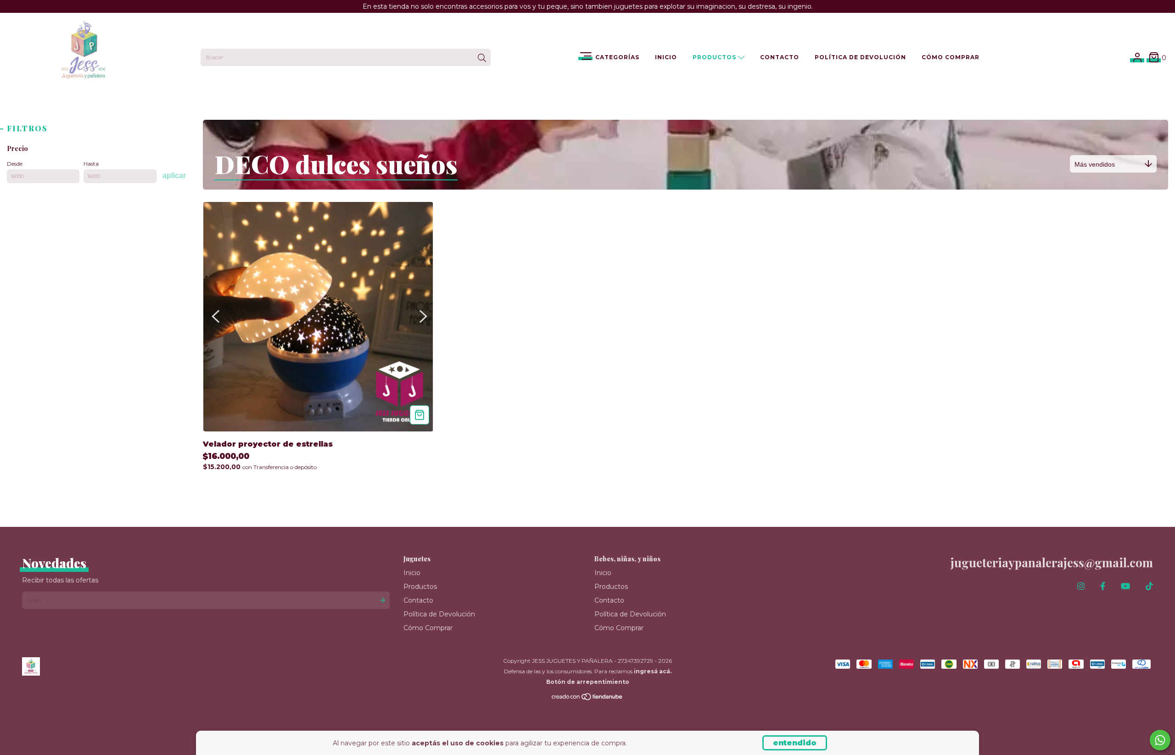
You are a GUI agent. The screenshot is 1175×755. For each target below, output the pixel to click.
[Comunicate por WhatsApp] (1160, 740)
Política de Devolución (860, 57)
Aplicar (174, 175)
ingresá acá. (652, 671)
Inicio (666, 57)
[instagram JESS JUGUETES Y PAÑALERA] (1081, 587)
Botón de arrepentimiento (587, 681)
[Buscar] (482, 58)
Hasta (91, 163)
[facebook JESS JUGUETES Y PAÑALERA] (1102, 587)
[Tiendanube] (587, 698)
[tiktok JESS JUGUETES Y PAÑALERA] (1149, 587)
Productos (715, 57)
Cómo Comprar (950, 57)
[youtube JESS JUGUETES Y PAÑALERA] (1125, 587)
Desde (14, 163)
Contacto (779, 57)
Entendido (795, 742)
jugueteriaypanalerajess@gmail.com (1052, 562)
